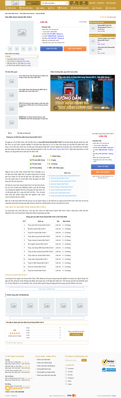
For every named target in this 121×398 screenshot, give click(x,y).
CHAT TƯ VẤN (51, 48)
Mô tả (10, 133)
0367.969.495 (26, 364)
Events (100, 3)
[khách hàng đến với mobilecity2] (30, 305)
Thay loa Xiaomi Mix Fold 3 (60, 178)
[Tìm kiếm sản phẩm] (67, 3)
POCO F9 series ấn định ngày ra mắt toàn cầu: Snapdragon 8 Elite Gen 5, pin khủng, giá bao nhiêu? (34, 104)
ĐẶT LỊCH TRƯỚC (75, 48)
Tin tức (92, 3)
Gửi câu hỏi (76, 334)
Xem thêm (47, 318)
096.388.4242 (26, 372)
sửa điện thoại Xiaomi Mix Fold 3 (58, 149)
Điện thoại (12, 8)
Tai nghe (99, 8)
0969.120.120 (16, 364)
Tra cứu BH (111, 3)
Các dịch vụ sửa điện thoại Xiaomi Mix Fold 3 (64, 176)
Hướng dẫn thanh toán (44, 369)
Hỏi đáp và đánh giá (23, 133)
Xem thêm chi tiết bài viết (47, 289)
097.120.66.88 (19, 392)
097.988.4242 (16, 372)
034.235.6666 (16, 368)
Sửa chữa (112, 8)
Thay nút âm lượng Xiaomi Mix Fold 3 (63, 181)
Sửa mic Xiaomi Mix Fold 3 (60, 184)
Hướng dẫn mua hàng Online (46, 372)
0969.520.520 (16, 380)
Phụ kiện (64, 8)
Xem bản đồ (25, 362)
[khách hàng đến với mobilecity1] (13, 305)
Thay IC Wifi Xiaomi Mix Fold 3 (61, 190)
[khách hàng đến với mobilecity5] (80, 305)
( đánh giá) (112, 17)
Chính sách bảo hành (43, 359)
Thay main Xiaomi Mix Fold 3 (60, 193)
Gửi (84, 360)
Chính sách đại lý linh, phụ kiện (46, 375)
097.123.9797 (26, 388)
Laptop (42, 8)
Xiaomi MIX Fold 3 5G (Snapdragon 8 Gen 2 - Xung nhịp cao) (105, 27)
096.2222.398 (26, 368)
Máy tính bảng (27, 8)
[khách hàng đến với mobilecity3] (46, 305)
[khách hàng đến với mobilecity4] (63, 305)
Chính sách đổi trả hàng (44, 362)
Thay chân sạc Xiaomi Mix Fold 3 (62, 187)
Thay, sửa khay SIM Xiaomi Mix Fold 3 (63, 196)
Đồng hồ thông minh (81, 8)
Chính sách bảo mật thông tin (46, 366)
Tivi (52, 8)
